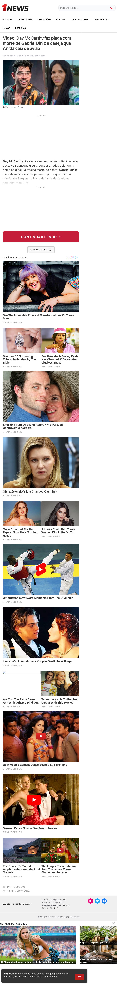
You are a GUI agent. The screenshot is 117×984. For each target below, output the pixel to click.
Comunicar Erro (38, 249)
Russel (42, 55)
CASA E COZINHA (80, 19)
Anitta (10, 890)
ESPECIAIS (20, 28)
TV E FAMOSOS (24, 19)
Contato (6, 904)
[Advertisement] (41, 136)
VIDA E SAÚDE (44, 19)
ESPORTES (61, 19)
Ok (79, 976)
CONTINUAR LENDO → (41, 237)
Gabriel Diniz (22, 890)
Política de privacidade (22, 904)
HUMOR (6, 28)
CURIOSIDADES (101, 19)
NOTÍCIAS (7, 19)
